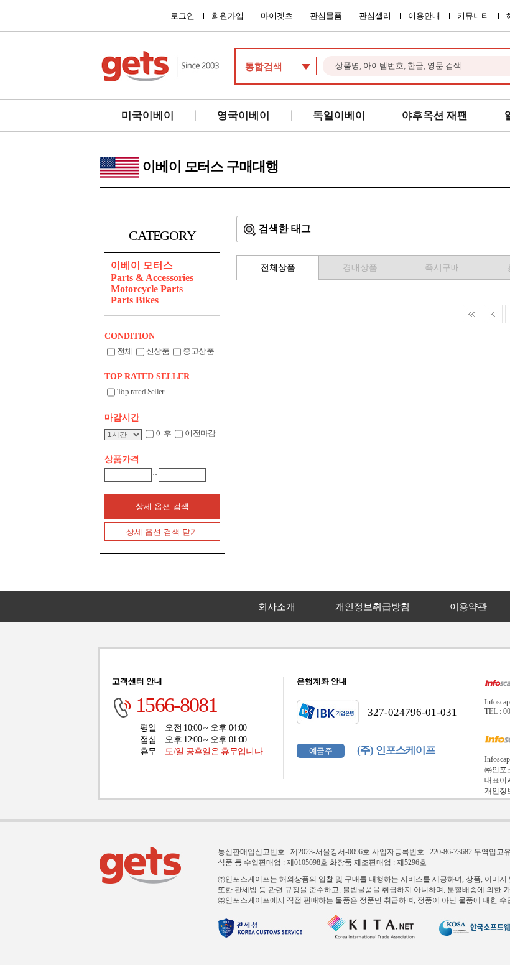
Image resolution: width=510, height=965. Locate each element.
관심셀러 (375, 16)
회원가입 (227, 16)
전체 (124, 351)
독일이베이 (339, 115)
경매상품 (360, 267)
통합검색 (263, 67)
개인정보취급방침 (372, 607)
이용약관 (468, 607)
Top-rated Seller (140, 391)
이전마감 (200, 433)
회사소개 (276, 607)
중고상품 (198, 351)
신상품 (157, 351)
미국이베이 (147, 115)
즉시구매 (442, 267)
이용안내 (424, 16)
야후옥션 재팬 (435, 115)
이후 (163, 433)
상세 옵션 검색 (162, 506)
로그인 (182, 16)
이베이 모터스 (142, 265)
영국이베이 (243, 115)
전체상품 (278, 267)
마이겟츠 (277, 16)
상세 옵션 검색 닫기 (162, 532)
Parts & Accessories (152, 277)
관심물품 (326, 16)
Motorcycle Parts (147, 289)
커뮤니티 (473, 16)
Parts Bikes (135, 300)
